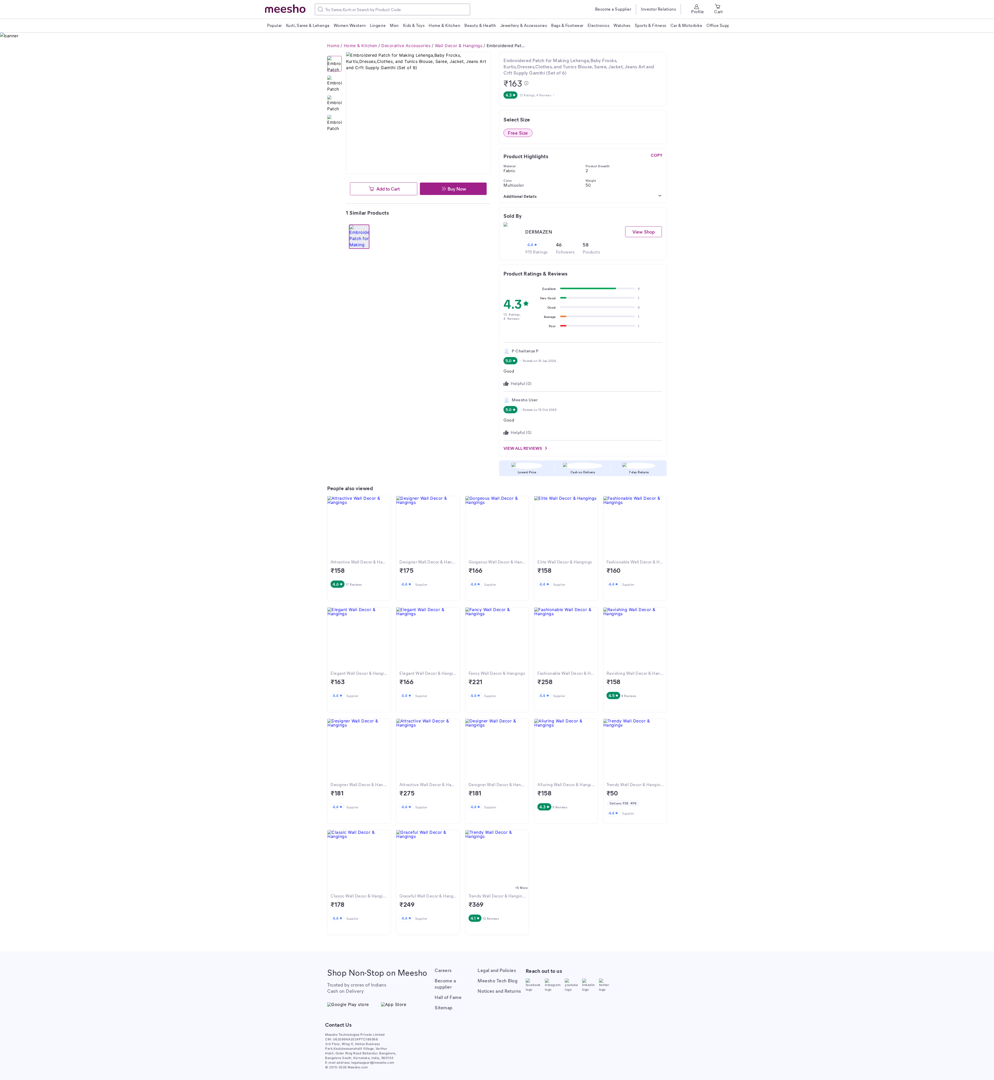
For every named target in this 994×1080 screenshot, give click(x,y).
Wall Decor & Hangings (459, 45)
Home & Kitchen (360, 45)
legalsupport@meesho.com (372, 1062)
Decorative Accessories (405, 45)
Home (333, 45)
